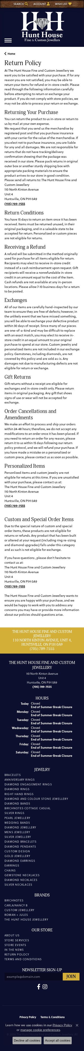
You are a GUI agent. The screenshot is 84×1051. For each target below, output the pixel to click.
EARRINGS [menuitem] (11, 865)
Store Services (16, 940)
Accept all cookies (57, 1040)
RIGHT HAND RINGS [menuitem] (19, 794)
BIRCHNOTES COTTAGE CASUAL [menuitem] (27, 808)
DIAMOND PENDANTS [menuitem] (20, 846)
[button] (20, 4)
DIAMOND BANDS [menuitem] (17, 803)
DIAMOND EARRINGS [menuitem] (19, 860)
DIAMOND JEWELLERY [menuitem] (20, 827)
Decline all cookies (27, 1040)
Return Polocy (16, 954)
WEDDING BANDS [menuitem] (17, 822)
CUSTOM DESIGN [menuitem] (17, 851)
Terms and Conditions (23, 959)
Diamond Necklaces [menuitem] (20, 879)
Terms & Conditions (53, 1017)
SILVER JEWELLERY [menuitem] (17, 836)
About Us (12, 935)
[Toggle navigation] (8, 43)
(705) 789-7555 (42, 649)
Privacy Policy (27, 1017)
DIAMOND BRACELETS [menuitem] (20, 841)
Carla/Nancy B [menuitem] (16, 905)
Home (11, 54)
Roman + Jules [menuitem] (16, 914)
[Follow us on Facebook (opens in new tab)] (38, 986)
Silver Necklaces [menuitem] (18, 884)
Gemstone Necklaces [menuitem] (22, 875)
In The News (14, 949)
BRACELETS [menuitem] (12, 774)
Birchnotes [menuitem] (14, 900)
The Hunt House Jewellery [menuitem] (26, 919)
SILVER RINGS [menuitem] (14, 813)
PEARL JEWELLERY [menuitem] (17, 817)
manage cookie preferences (40, 1030)
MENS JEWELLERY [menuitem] (17, 832)
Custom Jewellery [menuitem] (19, 910)
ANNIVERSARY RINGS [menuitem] (19, 779)
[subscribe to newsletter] (71, 977)
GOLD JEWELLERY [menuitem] (17, 856)
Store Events (15, 945)
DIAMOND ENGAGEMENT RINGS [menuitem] (28, 784)
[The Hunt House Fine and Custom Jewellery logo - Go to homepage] (42, 25)
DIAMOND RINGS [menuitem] (17, 789)
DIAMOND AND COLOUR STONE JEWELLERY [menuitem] (36, 798)
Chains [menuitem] (10, 870)
